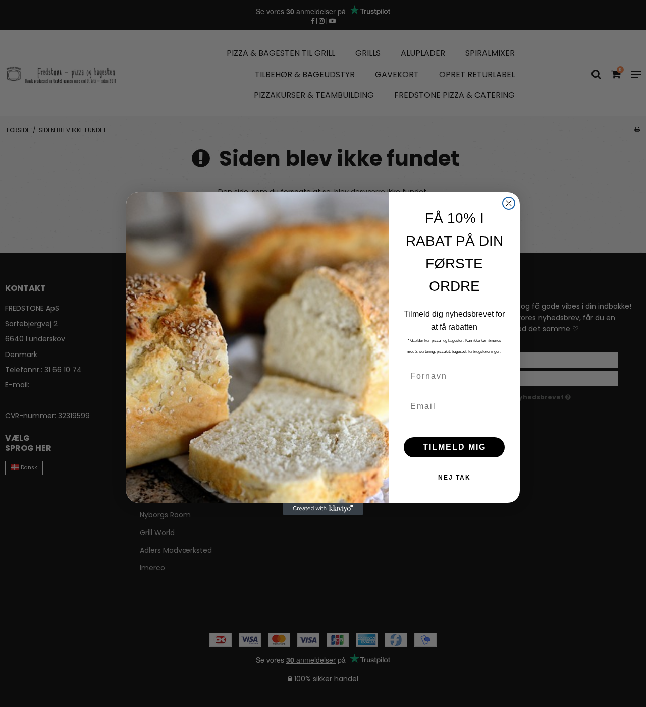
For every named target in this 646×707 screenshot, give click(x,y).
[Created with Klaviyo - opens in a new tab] (323, 509)
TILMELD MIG (454, 447)
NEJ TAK (454, 477)
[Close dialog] (509, 203)
